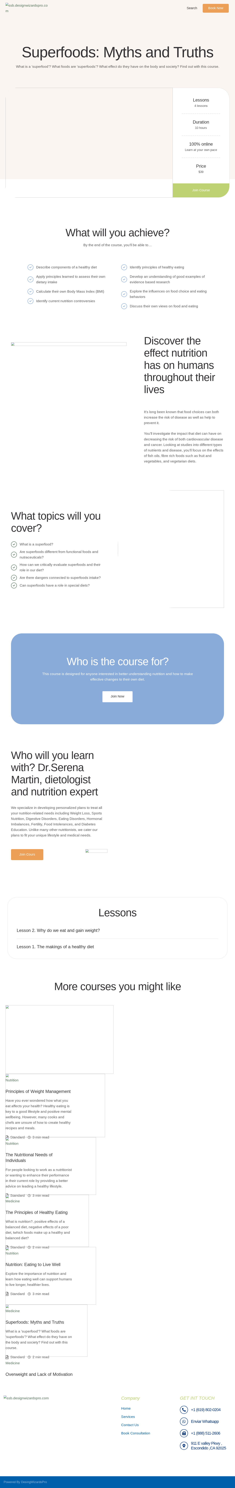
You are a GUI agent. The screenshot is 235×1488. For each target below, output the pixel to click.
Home (126, 1408)
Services (128, 1417)
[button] (201, 190)
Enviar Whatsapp (205, 1421)
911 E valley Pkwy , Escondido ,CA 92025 (208, 1445)
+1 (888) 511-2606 (205, 1433)
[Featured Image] (59, 1039)
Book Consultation (135, 1433)
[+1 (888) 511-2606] (184, 1433)
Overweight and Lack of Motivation (39, 1374)
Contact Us (130, 1425)
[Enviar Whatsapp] (184, 1422)
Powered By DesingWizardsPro (25, 1482)
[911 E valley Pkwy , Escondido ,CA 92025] (184, 1446)
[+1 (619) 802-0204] (184, 1410)
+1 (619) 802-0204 (205, 1409)
